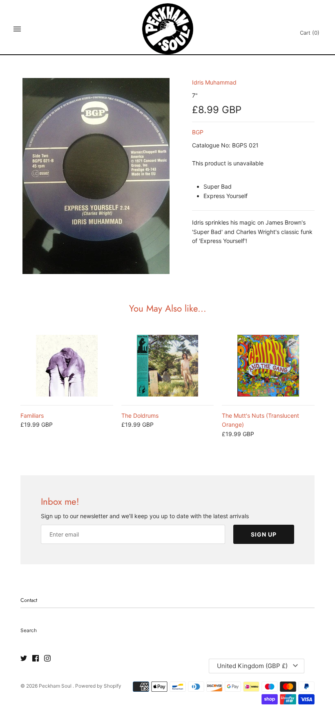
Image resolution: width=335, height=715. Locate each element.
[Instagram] (47, 659)
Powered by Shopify (98, 686)
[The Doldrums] (167, 365)
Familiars (32, 415)
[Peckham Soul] (167, 28)
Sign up (264, 534)
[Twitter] (23, 659)
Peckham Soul (56, 686)
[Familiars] (66, 365)
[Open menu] (17, 29)
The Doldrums (140, 415)
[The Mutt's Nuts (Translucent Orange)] (268, 365)
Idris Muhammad (214, 82)
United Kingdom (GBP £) (252, 666)
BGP (197, 132)
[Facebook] (35, 659)
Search (28, 630)
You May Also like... (167, 308)
